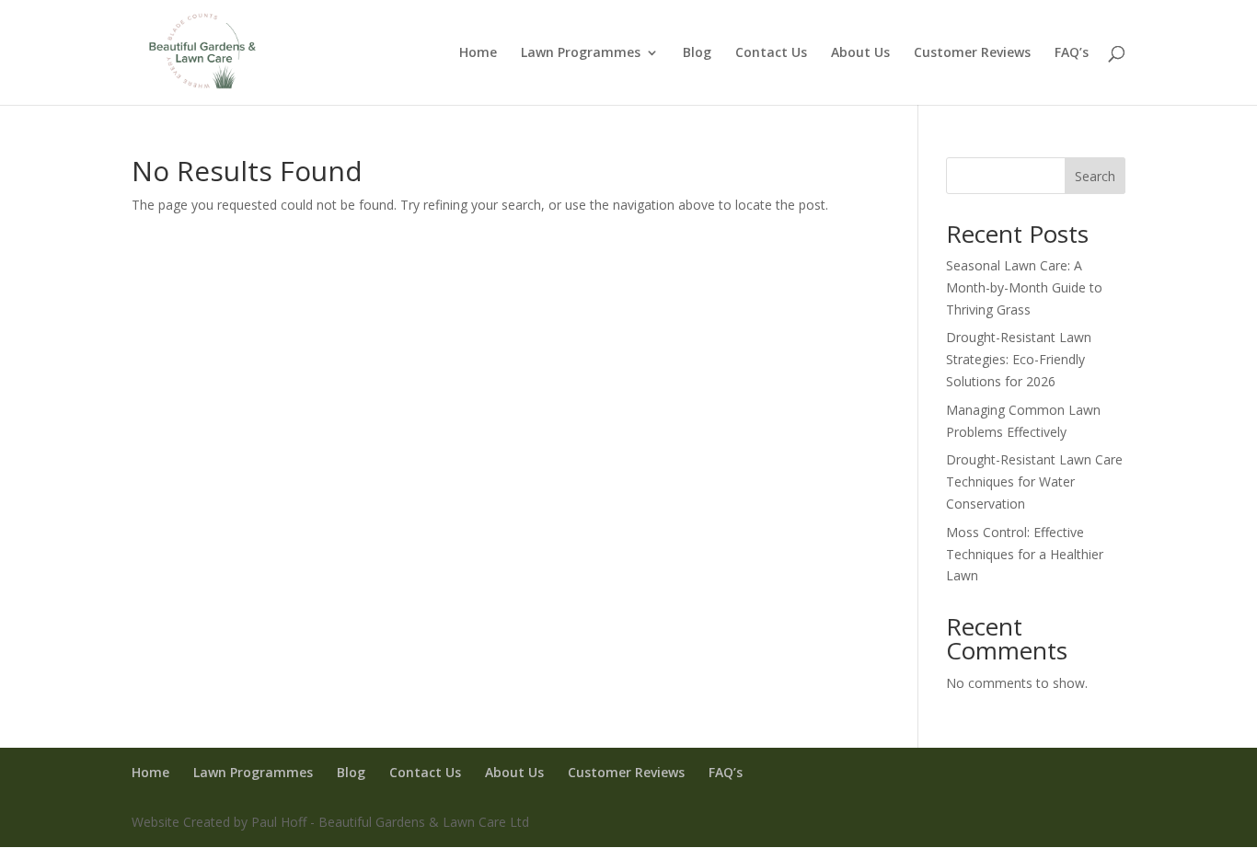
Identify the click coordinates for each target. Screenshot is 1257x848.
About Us (860, 53)
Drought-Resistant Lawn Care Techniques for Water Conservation (1034, 481)
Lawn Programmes (580, 53)
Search (1095, 176)
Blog (697, 53)
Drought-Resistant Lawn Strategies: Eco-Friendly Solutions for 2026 (1018, 359)
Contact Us (771, 53)
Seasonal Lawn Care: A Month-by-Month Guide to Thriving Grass (1024, 287)
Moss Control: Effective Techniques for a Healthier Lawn (1024, 554)
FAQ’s (1072, 53)
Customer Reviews (972, 53)
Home (478, 53)
